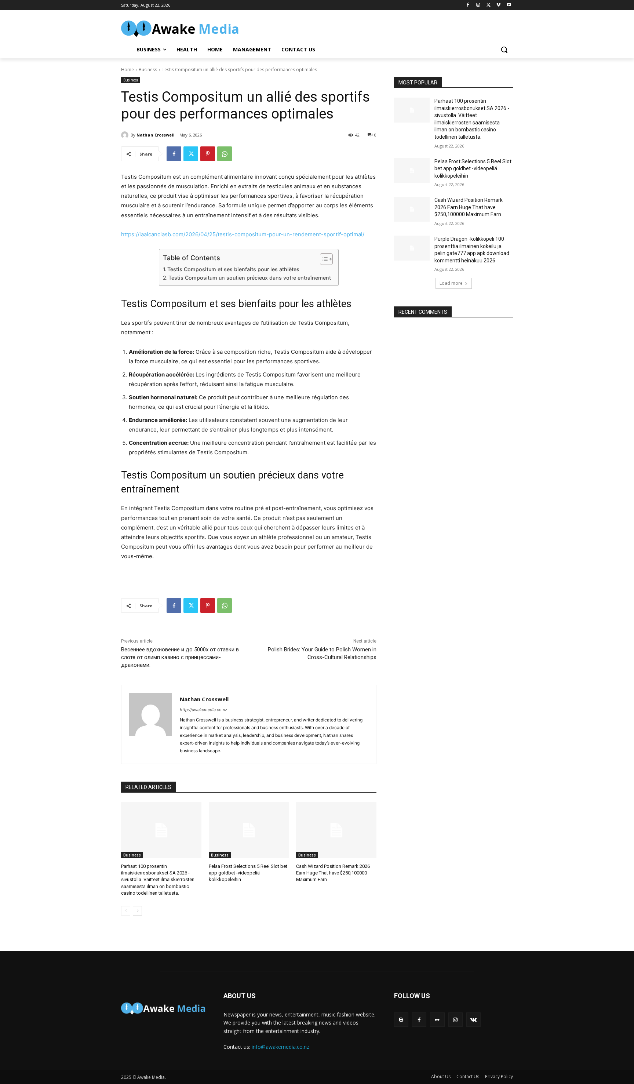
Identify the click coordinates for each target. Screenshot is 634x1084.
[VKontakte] (473, 1019)
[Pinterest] (207, 153)
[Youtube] (508, 5)
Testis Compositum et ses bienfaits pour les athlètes (233, 269)
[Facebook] (468, 5)
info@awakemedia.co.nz (280, 1046)
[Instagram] (478, 5)
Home (127, 69)
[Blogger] (401, 1019)
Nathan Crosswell (155, 135)
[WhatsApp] (224, 153)
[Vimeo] (498, 5)
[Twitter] (488, 5)
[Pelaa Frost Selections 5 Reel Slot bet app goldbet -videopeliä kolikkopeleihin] (249, 830)
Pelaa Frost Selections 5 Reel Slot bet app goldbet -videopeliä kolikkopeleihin (248, 872)
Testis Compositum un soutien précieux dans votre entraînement (249, 277)
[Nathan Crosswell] (126, 135)
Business (148, 69)
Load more (451, 283)
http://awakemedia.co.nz (203, 709)
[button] (504, 49)
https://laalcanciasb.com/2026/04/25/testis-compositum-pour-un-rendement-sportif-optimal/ (242, 234)
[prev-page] (125, 911)
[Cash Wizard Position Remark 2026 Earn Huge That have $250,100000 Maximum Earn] (336, 830)
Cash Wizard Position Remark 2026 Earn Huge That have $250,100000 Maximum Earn (333, 872)
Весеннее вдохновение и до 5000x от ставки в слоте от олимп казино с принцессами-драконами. (180, 657)
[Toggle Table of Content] (322, 259)
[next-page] (137, 911)
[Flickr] (437, 1019)
